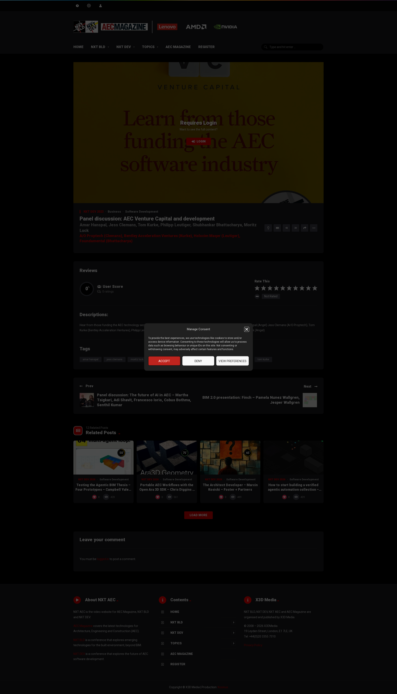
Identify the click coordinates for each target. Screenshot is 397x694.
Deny (198, 361)
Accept (164, 361)
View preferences (232, 361)
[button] (247, 329)
